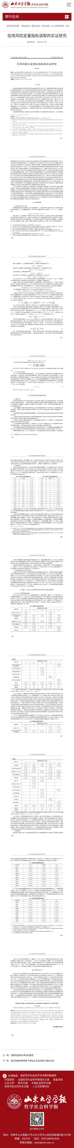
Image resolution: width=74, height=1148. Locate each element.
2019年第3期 (57, 26)
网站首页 (26, 26)
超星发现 (58, 1079)
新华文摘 (23, 1083)
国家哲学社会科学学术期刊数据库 (38, 1075)
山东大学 (9, 1083)
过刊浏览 (45, 26)
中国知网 (9, 1079)
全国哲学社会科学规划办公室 (33, 1079)
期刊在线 (35, 26)
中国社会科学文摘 (41, 1083)
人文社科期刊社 (41, 1086)
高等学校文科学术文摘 (16, 1086)
